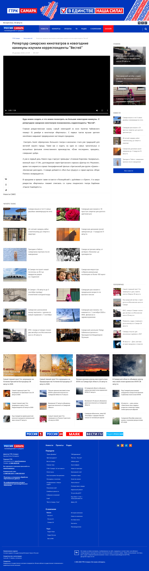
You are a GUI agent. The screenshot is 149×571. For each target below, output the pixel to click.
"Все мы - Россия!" (76, 457)
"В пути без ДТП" (76, 493)
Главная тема (50, 465)
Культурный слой (76, 472)
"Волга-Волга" (75, 482)
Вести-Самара (51, 461)
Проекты (67, 29)
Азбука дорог (75, 461)
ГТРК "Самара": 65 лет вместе (55, 468)
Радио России (51, 535)
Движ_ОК (74, 502)
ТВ (76, 29)
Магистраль (50, 472)
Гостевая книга (75, 519)
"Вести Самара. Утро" (53, 502)
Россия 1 (50, 515)
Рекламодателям (76, 526)
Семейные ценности (53, 491)
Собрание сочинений (53, 495)
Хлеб (48, 498)
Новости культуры (76, 468)
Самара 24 (50, 522)
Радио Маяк (51, 531)
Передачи (50, 451)
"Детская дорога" (52, 457)
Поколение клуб (52, 488)
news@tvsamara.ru (20, 461)
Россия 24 (50, 519)
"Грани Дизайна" (51, 454)
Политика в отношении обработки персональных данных (16, 477)
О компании (96, 29)
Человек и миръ (76, 475)
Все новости (128, 171)
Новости (44, 29)
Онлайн (108, 29)
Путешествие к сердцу (78, 486)
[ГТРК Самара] (13, 29)
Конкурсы (56, 29)
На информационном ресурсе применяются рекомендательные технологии (15, 484)
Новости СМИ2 (9, 194)
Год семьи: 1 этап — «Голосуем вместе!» (77, 497)
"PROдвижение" (76, 454)
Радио (84, 29)
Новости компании (77, 516)
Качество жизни (76, 479)
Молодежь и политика (53, 479)
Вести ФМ (50, 538)
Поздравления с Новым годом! (54, 483)
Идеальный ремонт (77, 489)
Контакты (74, 523)
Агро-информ (75, 465)
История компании (77, 512)
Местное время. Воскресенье (55, 475)
